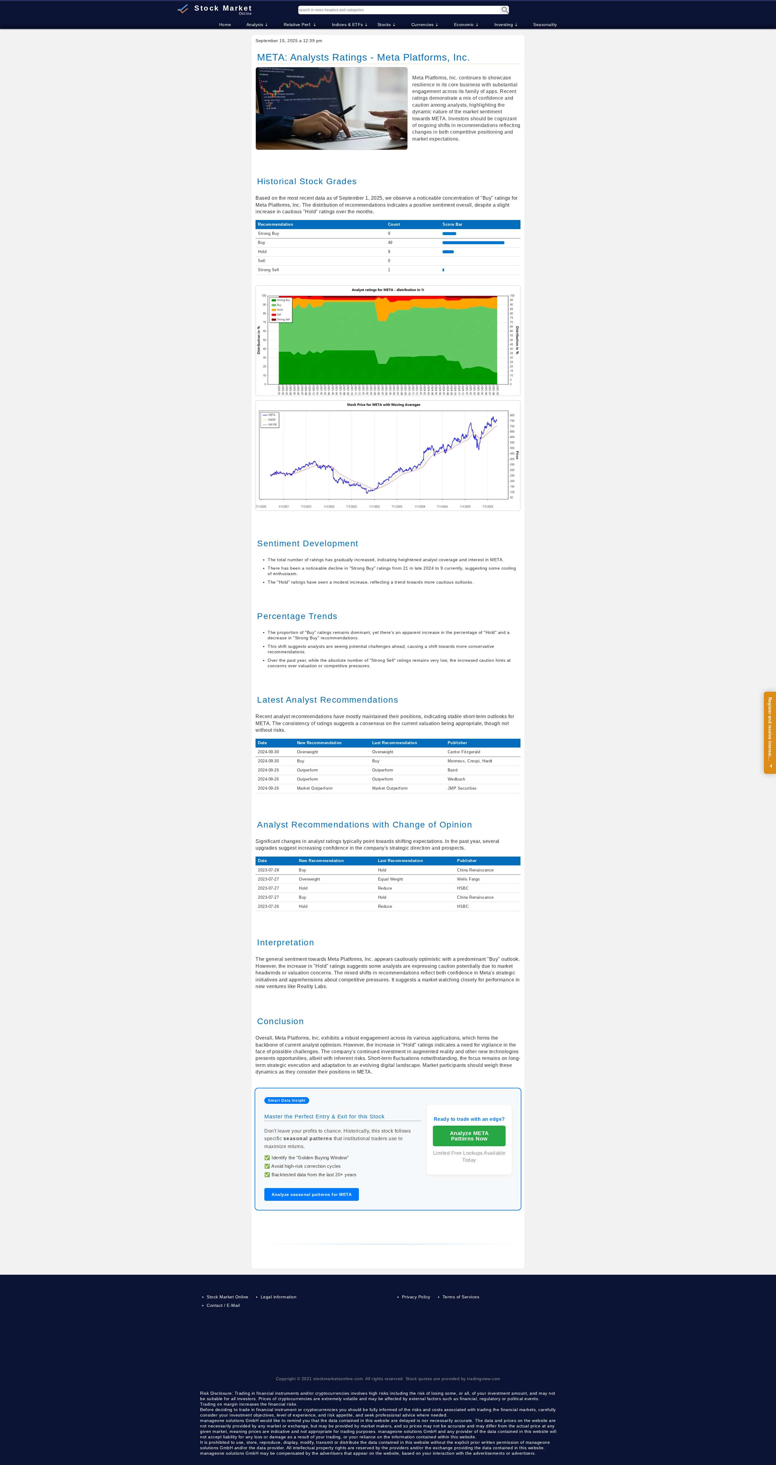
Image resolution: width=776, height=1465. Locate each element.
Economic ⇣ (466, 24)
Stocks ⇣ (386, 24)
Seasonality (545, 24)
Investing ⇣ (506, 24)
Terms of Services (461, 1296)
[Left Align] (504, 10)
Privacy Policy (416, 1296)
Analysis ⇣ (257, 24)
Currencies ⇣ (425, 24)
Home (225, 24)
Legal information (279, 1296)
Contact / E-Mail (223, 1305)
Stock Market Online (228, 1296)
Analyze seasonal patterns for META (312, 1194)
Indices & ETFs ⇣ (350, 24)
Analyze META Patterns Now (469, 1136)
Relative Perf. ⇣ (300, 24)
